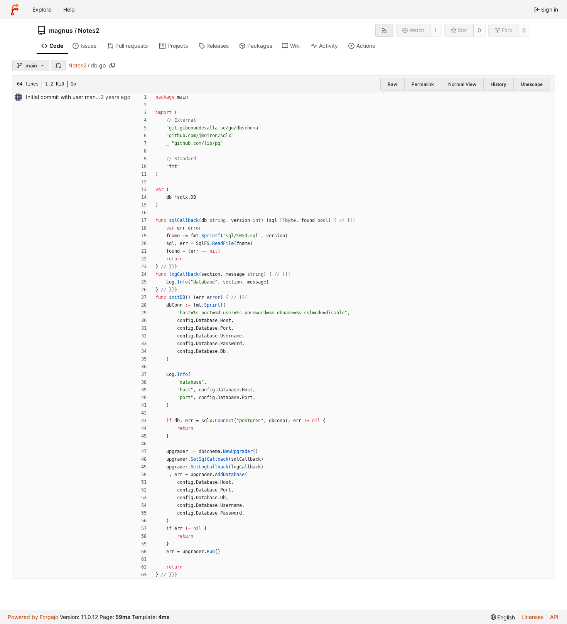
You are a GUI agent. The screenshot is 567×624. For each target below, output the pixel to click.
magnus (61, 30)
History (498, 84)
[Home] (14, 10)
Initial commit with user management (72, 97)
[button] (58, 65)
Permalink (423, 84)
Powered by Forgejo (33, 617)
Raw (392, 84)
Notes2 (89, 30)
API (554, 617)
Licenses (532, 617)
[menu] (503, 617)
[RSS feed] (384, 30)
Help (69, 9)
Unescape (532, 84)
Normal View (462, 84)
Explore (41, 9)
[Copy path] (112, 65)
